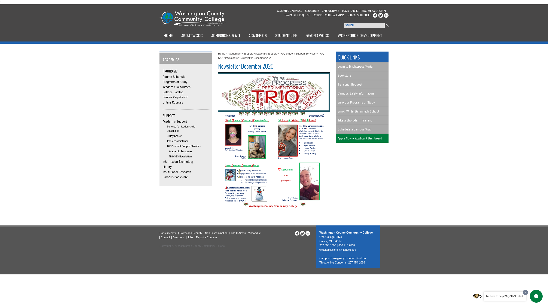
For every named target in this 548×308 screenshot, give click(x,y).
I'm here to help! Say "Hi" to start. (505, 296)
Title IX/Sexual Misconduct (246, 233)
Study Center (174, 136)
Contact (165, 237)
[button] (536, 296)
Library (167, 167)
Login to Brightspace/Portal (355, 66)
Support (248, 53)
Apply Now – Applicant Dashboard (360, 138)
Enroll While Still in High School (358, 111)
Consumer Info (168, 233)
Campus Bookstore (175, 177)
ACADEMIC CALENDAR (289, 11)
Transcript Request (297, 15)
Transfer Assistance (177, 141)
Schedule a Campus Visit (354, 129)
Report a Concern (206, 237)
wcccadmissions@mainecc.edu (337, 249)
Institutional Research (177, 172)
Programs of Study (175, 82)
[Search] (387, 25)
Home (221, 53)
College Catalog (173, 92)
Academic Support (175, 121)
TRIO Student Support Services (184, 146)
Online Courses (173, 102)
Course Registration (175, 97)
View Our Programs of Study (356, 102)
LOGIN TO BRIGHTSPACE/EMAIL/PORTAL (364, 11)
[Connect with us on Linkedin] (386, 15)
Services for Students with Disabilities (181, 128)
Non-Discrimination (216, 233)
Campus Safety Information (356, 93)
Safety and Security (191, 233)
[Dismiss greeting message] (525, 292)
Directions (179, 237)
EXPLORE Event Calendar (328, 15)
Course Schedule (358, 15)
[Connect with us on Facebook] (375, 15)
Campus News (330, 11)
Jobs (190, 237)
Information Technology (178, 162)
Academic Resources (177, 87)
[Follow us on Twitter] (380, 15)
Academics (234, 53)
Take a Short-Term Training (355, 120)
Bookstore (312, 11)
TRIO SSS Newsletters (180, 156)
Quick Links (349, 57)
